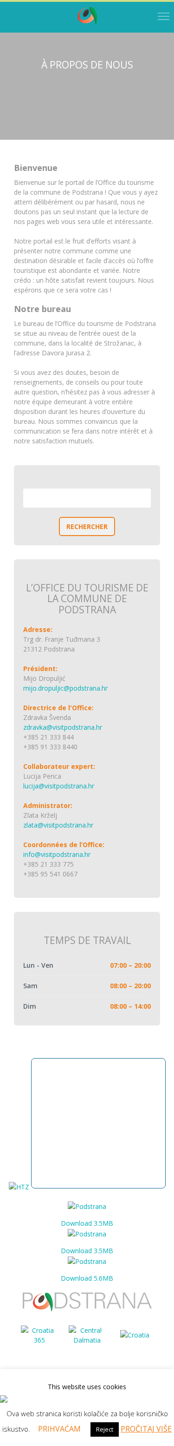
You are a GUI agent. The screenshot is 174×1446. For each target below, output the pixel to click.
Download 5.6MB (87, 1278)
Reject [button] (104, 1429)
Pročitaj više (146, 1429)
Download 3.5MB (87, 1223)
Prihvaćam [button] (59, 1429)
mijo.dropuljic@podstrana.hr (65, 688)
